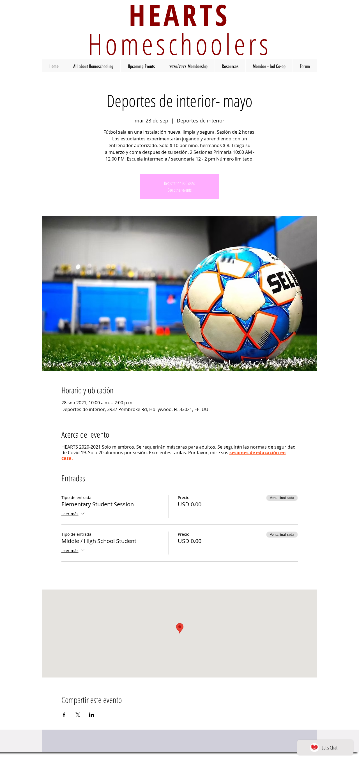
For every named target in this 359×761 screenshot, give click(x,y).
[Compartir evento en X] (77, 715)
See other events (180, 190)
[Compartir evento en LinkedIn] (91, 715)
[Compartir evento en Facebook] (64, 715)
